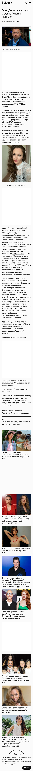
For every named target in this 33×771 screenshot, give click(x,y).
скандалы (25, 413)
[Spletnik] (7, 3)
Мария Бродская (15, 411)
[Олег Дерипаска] (16, 36)
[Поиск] (26, 3)
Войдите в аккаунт (9, 422)
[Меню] (30, 3)
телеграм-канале (14, 326)
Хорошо (26, 768)
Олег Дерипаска (13, 413)
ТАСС (11, 122)
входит (13, 283)
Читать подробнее (11, 764)
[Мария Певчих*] (16, 163)
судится (20, 290)
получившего (18, 254)
